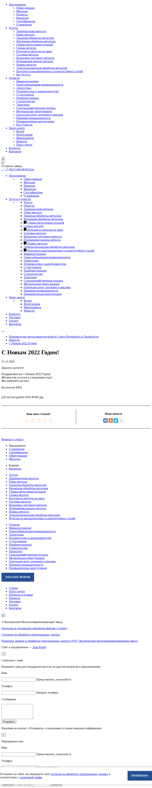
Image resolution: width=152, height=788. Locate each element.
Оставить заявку (11, 166)
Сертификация (25, 21)
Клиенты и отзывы (21, 594)
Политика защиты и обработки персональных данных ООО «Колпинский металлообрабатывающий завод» (69, 640)
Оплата (13, 320)
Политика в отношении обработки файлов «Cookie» (34, 628)
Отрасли (29, 205)
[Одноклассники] (110, 420)
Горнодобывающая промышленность (39, 84)
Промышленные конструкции (35, 121)
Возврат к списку (12, 439)
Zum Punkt (39, 647)
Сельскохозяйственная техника (36, 108)
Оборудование (25, 7)
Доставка (15, 317)
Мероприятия (25, 138)
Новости (21, 141)
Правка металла (19, 511)
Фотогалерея (24, 134)
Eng (31, 169)
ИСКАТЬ (56, 784)
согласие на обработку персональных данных (79, 774)
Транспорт (23, 104)
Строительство (25, 101)
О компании (24, 24)
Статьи (13, 588)
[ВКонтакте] (105, 420)
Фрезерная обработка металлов (28, 488)
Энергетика (23, 88)
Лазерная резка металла (24, 478)
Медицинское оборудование (34, 111)
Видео (20, 131)
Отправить (9, 721)
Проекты (22, 14)
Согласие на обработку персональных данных (30, 634)
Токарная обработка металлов (28, 485)
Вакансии (22, 17)
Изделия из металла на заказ (26, 498)
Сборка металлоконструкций (27, 491)
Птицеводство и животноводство (37, 91)
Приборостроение (27, 98)
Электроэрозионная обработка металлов (34, 515)
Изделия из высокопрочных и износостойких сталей (42, 518)
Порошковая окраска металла (27, 508)
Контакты (15, 151)
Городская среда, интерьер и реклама (39, 114)
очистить (8, 784)
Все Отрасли (24, 124)
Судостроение (25, 94)
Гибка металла (18, 481)
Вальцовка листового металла (28, 505)
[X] (116, 420)
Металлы (22, 11)
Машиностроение (27, 81)
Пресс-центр (24, 144)
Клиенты (14, 148)
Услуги (28, 202)
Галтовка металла (20, 501)
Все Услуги (23, 74)
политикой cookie (31, 777)
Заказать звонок (17, 577)
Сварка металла (19, 495)
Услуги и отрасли (20, 199)
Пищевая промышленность (33, 118)
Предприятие (17, 175)
